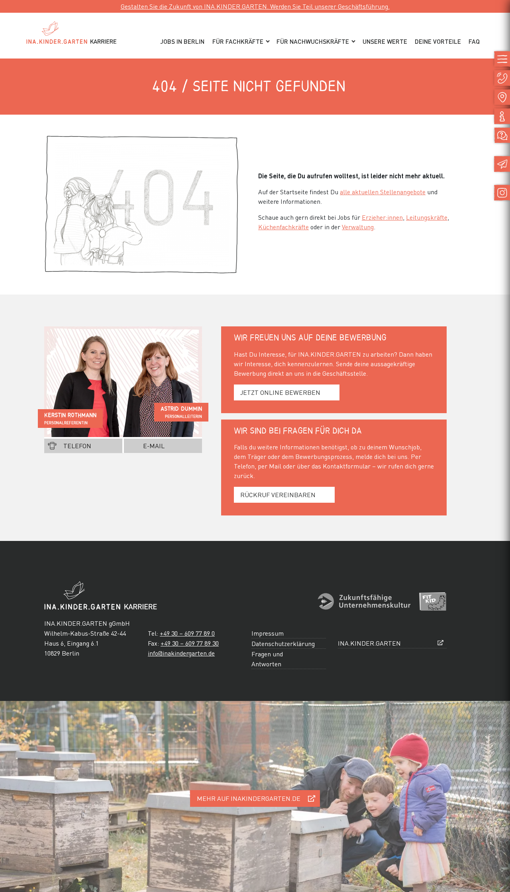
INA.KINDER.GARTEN (369, 643)
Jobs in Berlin (182, 41)
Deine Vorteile (438, 41)
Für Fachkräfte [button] (237, 41)
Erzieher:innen (382, 217)
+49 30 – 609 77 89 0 (187, 633)
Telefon (77, 445)
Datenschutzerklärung (283, 643)
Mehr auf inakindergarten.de (248, 798)
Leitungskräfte (426, 217)
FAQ (474, 41)
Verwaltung (358, 227)
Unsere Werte (385, 41)
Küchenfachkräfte (283, 227)
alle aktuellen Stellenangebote (383, 191)
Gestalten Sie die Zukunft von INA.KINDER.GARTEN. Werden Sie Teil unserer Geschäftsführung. (255, 6)
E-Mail (154, 445)
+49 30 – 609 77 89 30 (190, 643)
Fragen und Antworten (267, 659)
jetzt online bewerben (280, 392)
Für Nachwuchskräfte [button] (313, 41)
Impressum (267, 633)
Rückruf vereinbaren (278, 494)
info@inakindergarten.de (181, 653)
